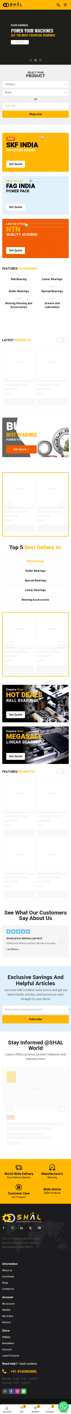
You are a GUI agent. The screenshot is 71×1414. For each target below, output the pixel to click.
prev (59, 340)
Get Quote (19, 42)
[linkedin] (21, 1228)
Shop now (35, 114)
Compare (49, 1409)
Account (7, 1411)
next (66, 340)
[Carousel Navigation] (63, 340)
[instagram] (12, 1228)
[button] (63, 1406)
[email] (5, 1391)
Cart (22, 1409)
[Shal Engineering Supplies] (12, 5)
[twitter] (30, 1228)
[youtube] (39, 1228)
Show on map (9, 1254)
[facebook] (3, 1228)
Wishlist (35, 1409)
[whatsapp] (23, 1391)
